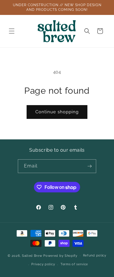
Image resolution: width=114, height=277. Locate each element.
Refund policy (94, 255)
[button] (11, 31)
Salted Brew (32, 255)
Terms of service (74, 264)
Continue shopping (57, 111)
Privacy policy (43, 264)
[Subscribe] (89, 166)
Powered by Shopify (60, 255)
